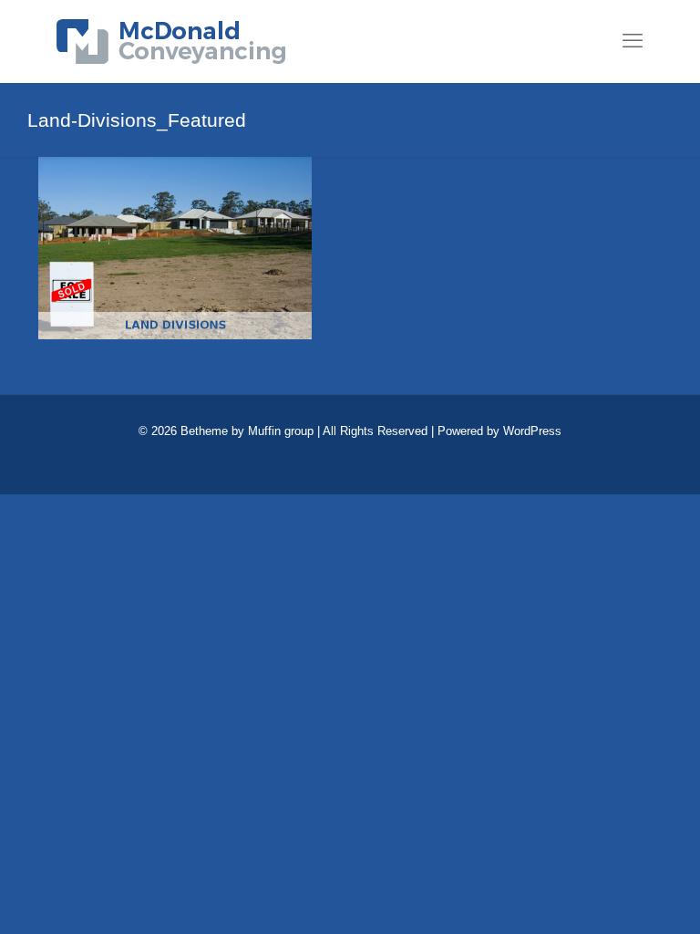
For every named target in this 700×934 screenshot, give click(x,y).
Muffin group (281, 431)
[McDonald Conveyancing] (171, 41)
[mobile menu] (632, 41)
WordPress (532, 431)
